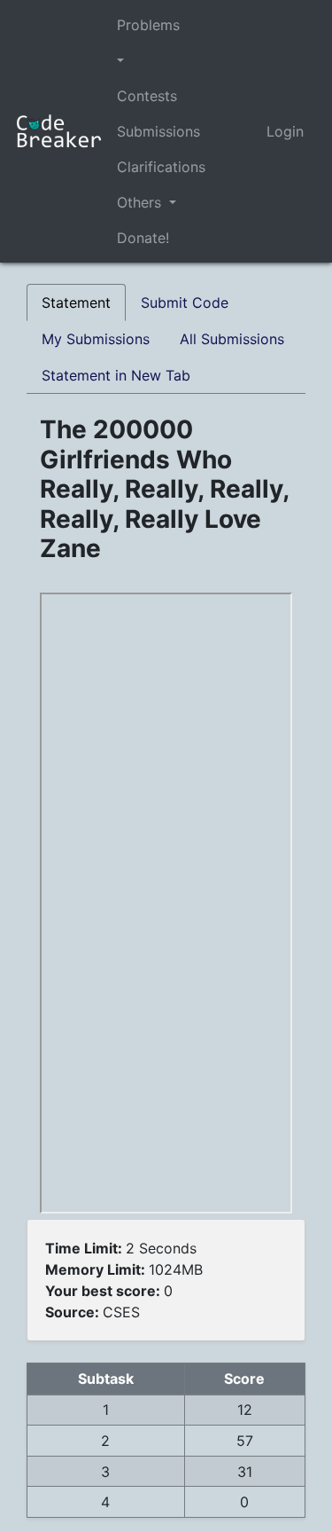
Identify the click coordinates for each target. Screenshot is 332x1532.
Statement (76, 302)
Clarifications (161, 167)
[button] (161, 60)
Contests (147, 96)
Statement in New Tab (116, 375)
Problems (148, 25)
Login (285, 131)
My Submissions (96, 339)
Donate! (143, 238)
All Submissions (232, 339)
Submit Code (184, 302)
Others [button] (141, 202)
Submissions (158, 131)
